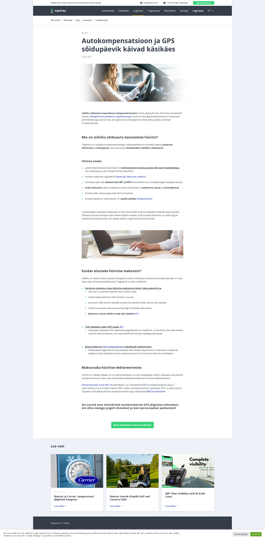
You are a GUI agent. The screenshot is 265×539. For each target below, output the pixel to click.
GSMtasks (124, 10)
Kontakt (184, 10)
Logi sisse (198, 10)
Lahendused (107, 10)
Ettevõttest (170, 10)
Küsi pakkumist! (204, 3)
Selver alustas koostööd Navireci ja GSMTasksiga (76, 3)
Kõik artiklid (55, 20)
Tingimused (153, 10)
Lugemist (138, 10)
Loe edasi (59, 506)
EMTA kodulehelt (156, 391)
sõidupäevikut (144, 198)
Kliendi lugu (67, 20)
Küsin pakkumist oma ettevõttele (132, 425)
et (209, 10)
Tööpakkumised (101, 20)
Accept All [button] (256, 534)
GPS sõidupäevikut (113, 346)
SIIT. (137, 313)
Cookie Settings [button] (240, 534)
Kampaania (87, 20)
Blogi (78, 20)
